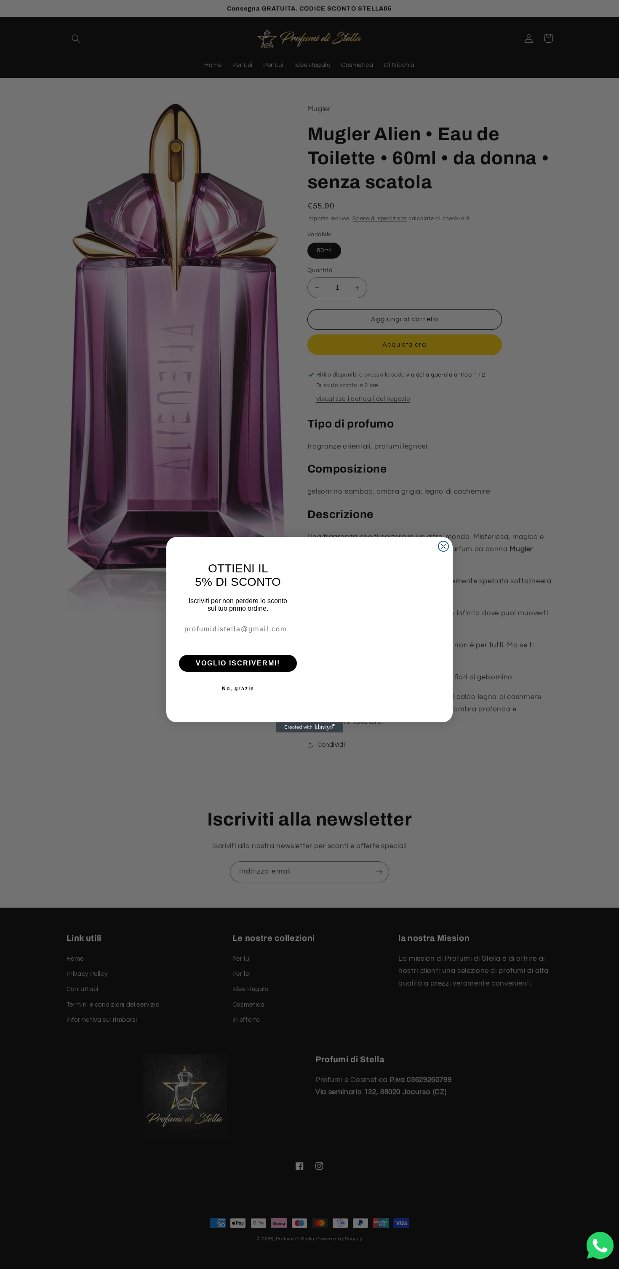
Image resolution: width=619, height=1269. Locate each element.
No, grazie (238, 689)
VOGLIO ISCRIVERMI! (238, 663)
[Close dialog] (443, 531)
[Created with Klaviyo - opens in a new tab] (309, 742)
